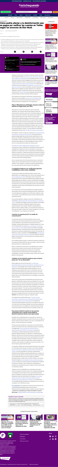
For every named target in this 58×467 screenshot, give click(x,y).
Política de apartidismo (24, 434)
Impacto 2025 (43, 17)
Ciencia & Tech (28, 15)
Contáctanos (49, 93)
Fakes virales (47, 15)
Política (21, 15)
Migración (10, 15)
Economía (35, 15)
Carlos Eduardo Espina (17, 1)
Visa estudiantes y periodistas (39, 1)
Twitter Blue (35, 44)
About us (12, 17)
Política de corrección (24, 441)
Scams (41, 15)
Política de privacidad (33, 464)
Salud (16, 15)
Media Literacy (20, 17)
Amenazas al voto (27, 1)
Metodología (27, 17)
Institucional (50, 17)
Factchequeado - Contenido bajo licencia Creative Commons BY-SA (13, 464)
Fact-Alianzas (35, 17)
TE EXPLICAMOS (3, 21)
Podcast (6, 17)
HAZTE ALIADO (5, 458)
